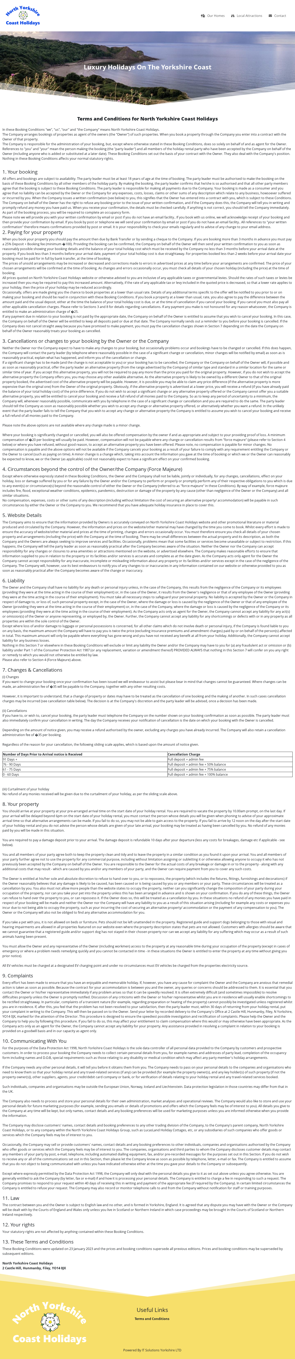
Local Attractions (249, 15)
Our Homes (215, 15)
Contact (280, 15)
